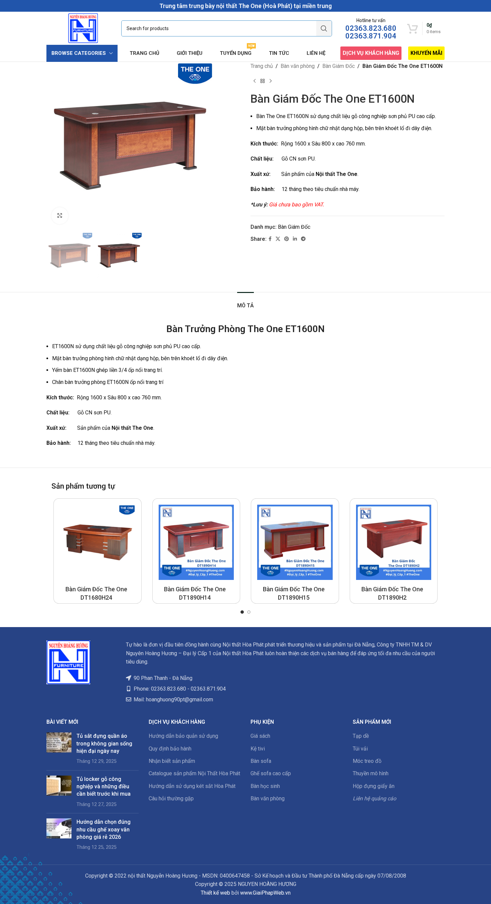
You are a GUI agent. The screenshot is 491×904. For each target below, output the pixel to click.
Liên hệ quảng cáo (374, 798)
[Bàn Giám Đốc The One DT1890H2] (394, 542)
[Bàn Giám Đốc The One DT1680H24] (97, 542)
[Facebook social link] (270, 238)
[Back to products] (263, 81)
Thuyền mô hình (370, 773)
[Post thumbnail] (58, 748)
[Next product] (271, 81)
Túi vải (360, 748)
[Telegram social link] (303, 238)
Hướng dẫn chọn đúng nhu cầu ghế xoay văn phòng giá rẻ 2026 (103, 829)
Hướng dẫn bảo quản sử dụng (183, 736)
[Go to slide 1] (242, 612)
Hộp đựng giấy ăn (373, 786)
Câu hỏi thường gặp (171, 798)
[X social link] (278, 238)
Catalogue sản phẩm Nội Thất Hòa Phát (194, 773)
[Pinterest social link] (286, 238)
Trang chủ (262, 66)
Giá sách (260, 736)
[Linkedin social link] (295, 238)
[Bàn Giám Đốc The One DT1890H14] (196, 542)
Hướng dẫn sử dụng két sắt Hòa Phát (192, 786)
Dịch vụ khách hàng (371, 53)
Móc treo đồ (367, 761)
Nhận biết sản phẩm (172, 761)
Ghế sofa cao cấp (271, 773)
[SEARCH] (324, 28)
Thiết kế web (215, 893)
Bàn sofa (261, 761)
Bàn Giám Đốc (338, 66)
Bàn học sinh (265, 786)
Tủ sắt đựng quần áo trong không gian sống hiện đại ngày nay (104, 743)
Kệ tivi (258, 748)
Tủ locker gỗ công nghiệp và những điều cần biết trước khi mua (103, 786)
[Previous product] (255, 81)
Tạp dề (361, 736)
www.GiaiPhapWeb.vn (265, 893)
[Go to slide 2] (249, 612)
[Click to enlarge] (59, 215)
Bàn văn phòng (298, 66)
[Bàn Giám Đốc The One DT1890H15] (295, 542)
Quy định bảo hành (170, 748)
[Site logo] (83, 28)
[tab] (245, 302)
